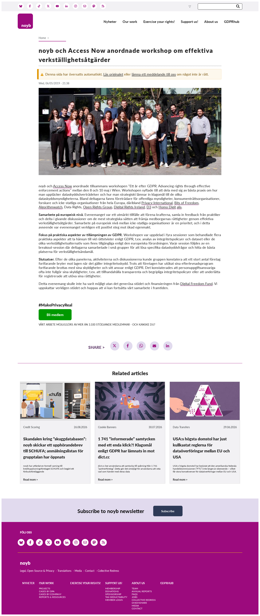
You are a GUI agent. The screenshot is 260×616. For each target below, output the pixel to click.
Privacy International (157, 203)
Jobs (134, 597)
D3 (149, 207)
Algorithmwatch (50, 207)
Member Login (114, 599)
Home (42, 37)
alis (179, 207)
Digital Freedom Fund (196, 283)
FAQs (135, 594)
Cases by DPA (46, 591)
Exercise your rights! (159, 21)
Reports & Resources (52, 597)
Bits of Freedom (186, 203)
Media (78, 570)
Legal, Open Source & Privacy (37, 570)
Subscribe (168, 511)
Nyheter (110, 21)
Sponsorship (113, 594)
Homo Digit (167, 207)
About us (211, 21)
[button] (114, 346)
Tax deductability (116, 597)
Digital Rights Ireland (129, 207)
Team (135, 588)
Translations (64, 570)
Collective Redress (108, 570)
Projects (44, 588)
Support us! (189, 21)
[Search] (238, 6)
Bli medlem (55, 315)
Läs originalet (113, 74)
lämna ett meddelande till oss (154, 74)
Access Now (62, 186)
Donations (112, 591)
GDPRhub (231, 21)
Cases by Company (50, 594)
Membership (112, 588)
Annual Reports (142, 591)
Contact (89, 570)
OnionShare (139, 602)
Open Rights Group (97, 207)
